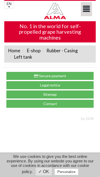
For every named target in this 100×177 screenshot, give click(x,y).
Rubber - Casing (62, 50)
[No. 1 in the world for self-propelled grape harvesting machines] (50, 11)
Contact (50, 103)
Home (14, 50)
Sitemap (50, 94)
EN (9, 3)
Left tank (22, 57)
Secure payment (52, 76)
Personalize (66, 172)
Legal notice (50, 85)
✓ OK (43, 171)
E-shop (33, 50)
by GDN (87, 118)
